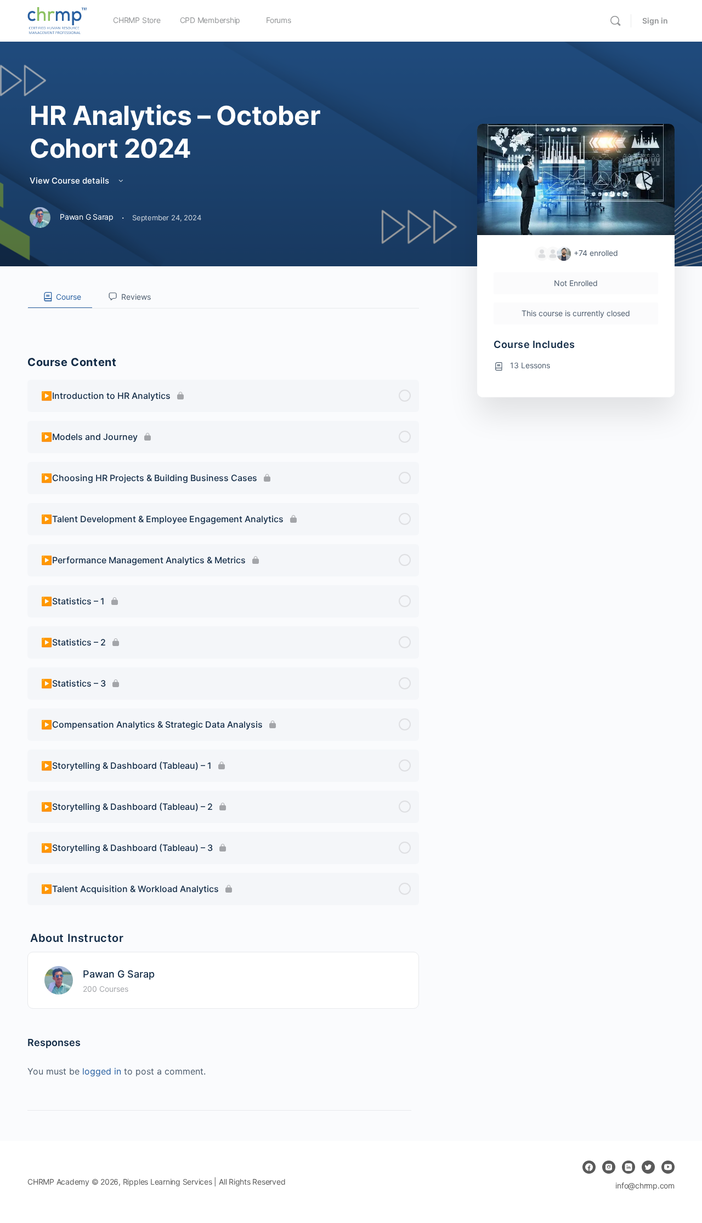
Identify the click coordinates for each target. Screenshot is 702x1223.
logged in (101, 1071)
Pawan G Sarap (119, 974)
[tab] (60, 296)
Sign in (655, 20)
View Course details (70, 180)
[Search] (615, 20)
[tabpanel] (223, 317)
